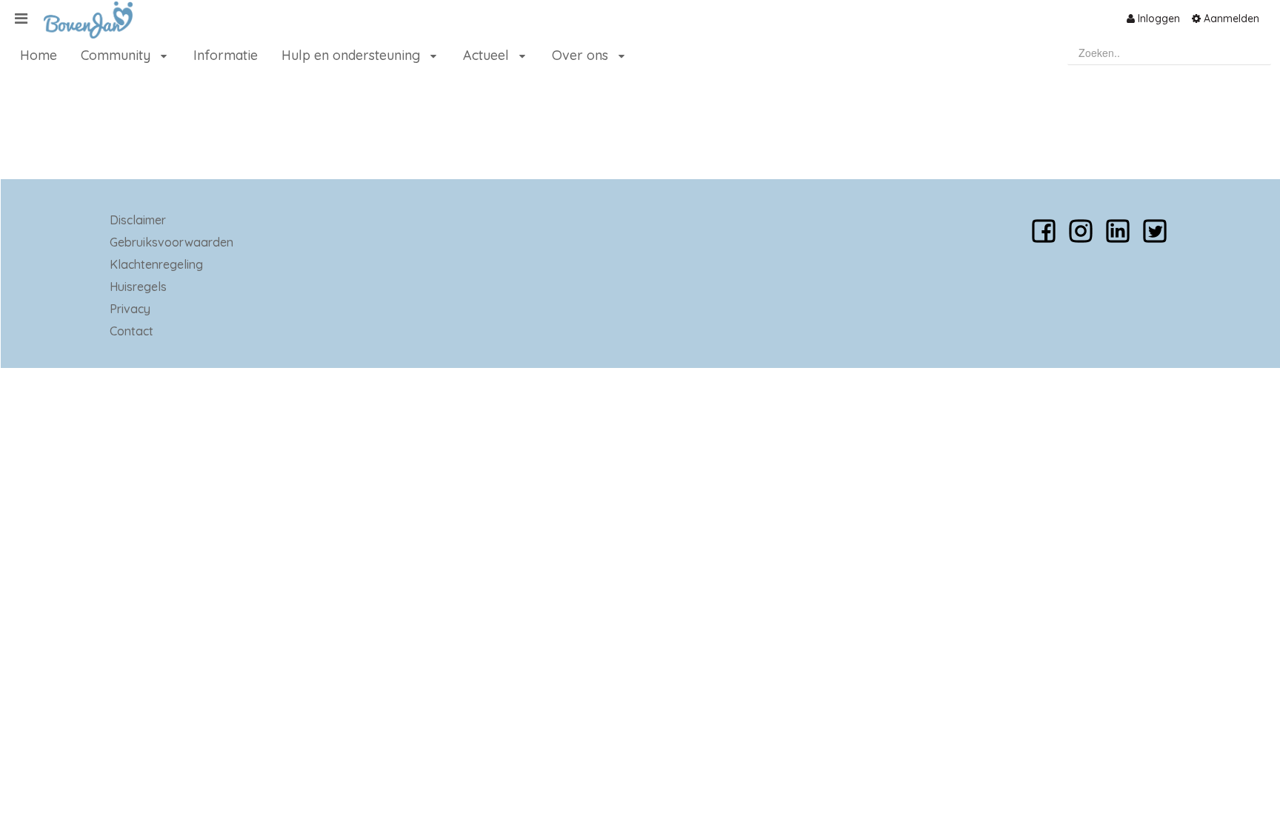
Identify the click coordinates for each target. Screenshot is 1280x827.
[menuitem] (1153, 18)
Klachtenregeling (156, 264)
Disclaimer (138, 219)
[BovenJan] (82, 19)
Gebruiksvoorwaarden (171, 242)
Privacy (130, 308)
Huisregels (138, 286)
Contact (131, 331)
